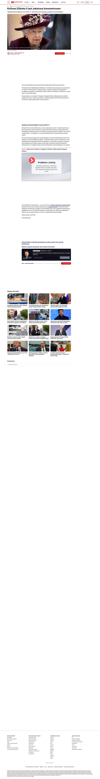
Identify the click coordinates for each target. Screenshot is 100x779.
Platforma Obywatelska (76, 740)
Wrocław (51, 740)
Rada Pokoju (9, 740)
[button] (82, 2)
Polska (26, 2)
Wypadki (8, 744)
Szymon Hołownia (32, 746)
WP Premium (41, 2)
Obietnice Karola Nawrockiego (12, 747)
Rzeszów (51, 756)
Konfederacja (74, 743)
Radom (51, 753)
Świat (33, 2)
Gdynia (51, 752)
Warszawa (52, 738)
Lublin (51, 758)
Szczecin (51, 744)
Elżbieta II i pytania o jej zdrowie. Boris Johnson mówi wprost (38, 246)
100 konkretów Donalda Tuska (12, 749)
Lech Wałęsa (31, 752)
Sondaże (8, 746)
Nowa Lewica (74, 746)
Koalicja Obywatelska (76, 738)
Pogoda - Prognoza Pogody (12, 743)
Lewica (73, 744)
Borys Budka (31, 747)
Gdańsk (51, 747)
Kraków (51, 741)
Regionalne (55, 2)
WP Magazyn (9, 737)
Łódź (51, 743)
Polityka (63, 2)
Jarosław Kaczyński (32, 737)
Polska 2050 (74, 747)
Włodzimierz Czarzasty (33, 749)
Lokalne (51, 737)
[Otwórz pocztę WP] (78, 2)
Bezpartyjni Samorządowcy (77, 749)
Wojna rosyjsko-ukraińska (11, 738)
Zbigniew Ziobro (32, 741)
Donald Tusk (31, 744)
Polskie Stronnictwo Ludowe (77, 741)
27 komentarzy (60, 53)
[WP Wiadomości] (18, 2)
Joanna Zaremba (18, 53)
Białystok (52, 750)
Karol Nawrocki (31, 753)
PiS (72, 737)
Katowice (52, 755)
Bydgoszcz (52, 749)
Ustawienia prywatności (69, 766)
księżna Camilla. (53, 207)
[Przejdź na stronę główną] (8, 3)
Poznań (51, 746)
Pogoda (48, 2)
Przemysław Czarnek (32, 740)
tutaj (32, 776)
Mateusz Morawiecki (32, 738)
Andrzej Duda (31, 743)
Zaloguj (87, 2)
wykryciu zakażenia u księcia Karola (60, 205)
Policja (8, 741)
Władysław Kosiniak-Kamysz (34, 750)
